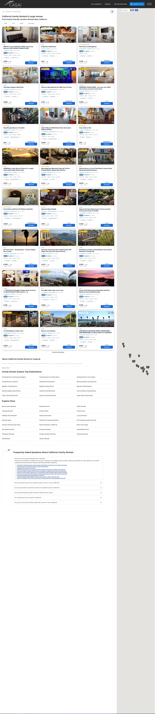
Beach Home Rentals (9, 406)
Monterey (82, 172)
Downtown (89, 253)
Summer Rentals (45, 429)
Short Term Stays (82, 425)
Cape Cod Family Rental (10, 395)
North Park (12, 89)
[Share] (112, 11)
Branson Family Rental (84, 386)
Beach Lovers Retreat (48, 331)
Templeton (15, 172)
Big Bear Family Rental (9, 386)
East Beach (89, 213)
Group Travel (81, 411)
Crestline (13, 130)
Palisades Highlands (53, 89)
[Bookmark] (36, 28)
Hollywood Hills (52, 131)
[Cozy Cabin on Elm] (96, 116)
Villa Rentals (6, 438)
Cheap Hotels (43, 411)
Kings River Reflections (48, 46)
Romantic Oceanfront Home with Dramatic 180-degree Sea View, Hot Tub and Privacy (56, 250)
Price (13, 23)
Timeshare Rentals (8, 434)
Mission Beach (13, 253)
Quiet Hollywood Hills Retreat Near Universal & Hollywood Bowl (56, 128)
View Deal (31, 63)
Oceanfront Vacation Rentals (48, 420)
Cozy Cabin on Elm (85, 128)
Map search (126, 10)
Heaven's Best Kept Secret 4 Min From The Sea (56, 87)
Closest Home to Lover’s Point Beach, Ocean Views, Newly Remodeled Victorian (95, 169)
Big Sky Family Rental (46, 386)
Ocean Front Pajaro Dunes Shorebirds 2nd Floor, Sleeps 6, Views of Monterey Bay (94, 291)
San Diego (7, 89)
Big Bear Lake (7, 130)
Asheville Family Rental (47, 381)
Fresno (44, 48)
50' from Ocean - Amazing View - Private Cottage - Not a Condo (19, 250)
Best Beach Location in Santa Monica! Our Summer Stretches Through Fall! (95, 250)
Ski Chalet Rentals (8, 429)
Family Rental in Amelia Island (49, 377)
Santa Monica (83, 253)
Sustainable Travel (83, 429)
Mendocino (87, 91)
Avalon (11, 50)
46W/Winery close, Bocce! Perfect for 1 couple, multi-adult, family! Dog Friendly (18, 169)
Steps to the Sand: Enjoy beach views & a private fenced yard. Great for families (94, 210)
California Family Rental (47, 391)
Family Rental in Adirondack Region (14, 377)
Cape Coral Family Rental (47, 395)
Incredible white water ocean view (52, 290)
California (7, 50)
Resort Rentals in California (48, 425)
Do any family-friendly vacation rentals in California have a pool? (34, 492)
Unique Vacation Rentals (47, 434)
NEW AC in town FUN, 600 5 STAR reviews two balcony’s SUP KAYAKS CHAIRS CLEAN (18, 47)
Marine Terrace (14, 211)
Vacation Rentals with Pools (11, 425)
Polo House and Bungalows (88, 46)
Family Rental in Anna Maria (86, 377)
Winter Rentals (44, 438)
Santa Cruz (82, 294)
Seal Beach (7, 294)
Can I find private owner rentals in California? (28, 497)
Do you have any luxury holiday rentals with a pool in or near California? (36, 502)
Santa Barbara (83, 48)
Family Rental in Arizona (10, 381)
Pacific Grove (88, 172)
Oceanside (82, 334)
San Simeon (7, 211)
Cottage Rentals (7, 411)
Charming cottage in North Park (13, 87)
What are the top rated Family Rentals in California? (30, 458)
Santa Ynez (89, 48)
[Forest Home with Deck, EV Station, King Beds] (20, 197)
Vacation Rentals (82, 434)
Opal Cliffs (50, 333)
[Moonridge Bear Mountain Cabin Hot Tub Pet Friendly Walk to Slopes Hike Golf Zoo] (58, 156)
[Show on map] (33, 28)
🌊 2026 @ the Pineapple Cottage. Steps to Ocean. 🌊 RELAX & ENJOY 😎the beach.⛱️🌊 (19, 291)
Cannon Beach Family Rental (86, 391)
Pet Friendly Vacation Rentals (86, 420)
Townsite (88, 334)
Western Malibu (52, 292)
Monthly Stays (6, 420)
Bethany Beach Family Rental (86, 381)
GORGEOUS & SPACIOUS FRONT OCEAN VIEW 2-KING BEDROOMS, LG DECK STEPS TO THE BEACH (95, 331)
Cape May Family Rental (85, 395)
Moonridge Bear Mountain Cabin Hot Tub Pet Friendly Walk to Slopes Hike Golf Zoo (55, 169)
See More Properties (58, 352)
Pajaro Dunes (89, 294)
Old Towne (12, 294)
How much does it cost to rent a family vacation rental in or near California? (37, 482)
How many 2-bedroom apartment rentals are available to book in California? (37, 487)
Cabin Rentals (81, 406)
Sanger (47, 48)
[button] (139, 356)
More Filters (31, 23)
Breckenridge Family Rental (11, 391)
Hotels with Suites (45, 415)
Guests (21, 23)
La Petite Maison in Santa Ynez (13, 331)
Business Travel (44, 406)
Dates (5, 23)
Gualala (49, 253)
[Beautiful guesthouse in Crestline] (20, 116)
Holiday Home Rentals (9, 415)
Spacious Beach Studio (48, 209)
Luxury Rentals (82, 415)
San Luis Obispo (8, 172)
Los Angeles (45, 89)
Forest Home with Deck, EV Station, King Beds (18, 209)
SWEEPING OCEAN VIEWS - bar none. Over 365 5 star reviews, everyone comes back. (95, 88)
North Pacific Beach (52, 211)
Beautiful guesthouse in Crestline (14, 128)
